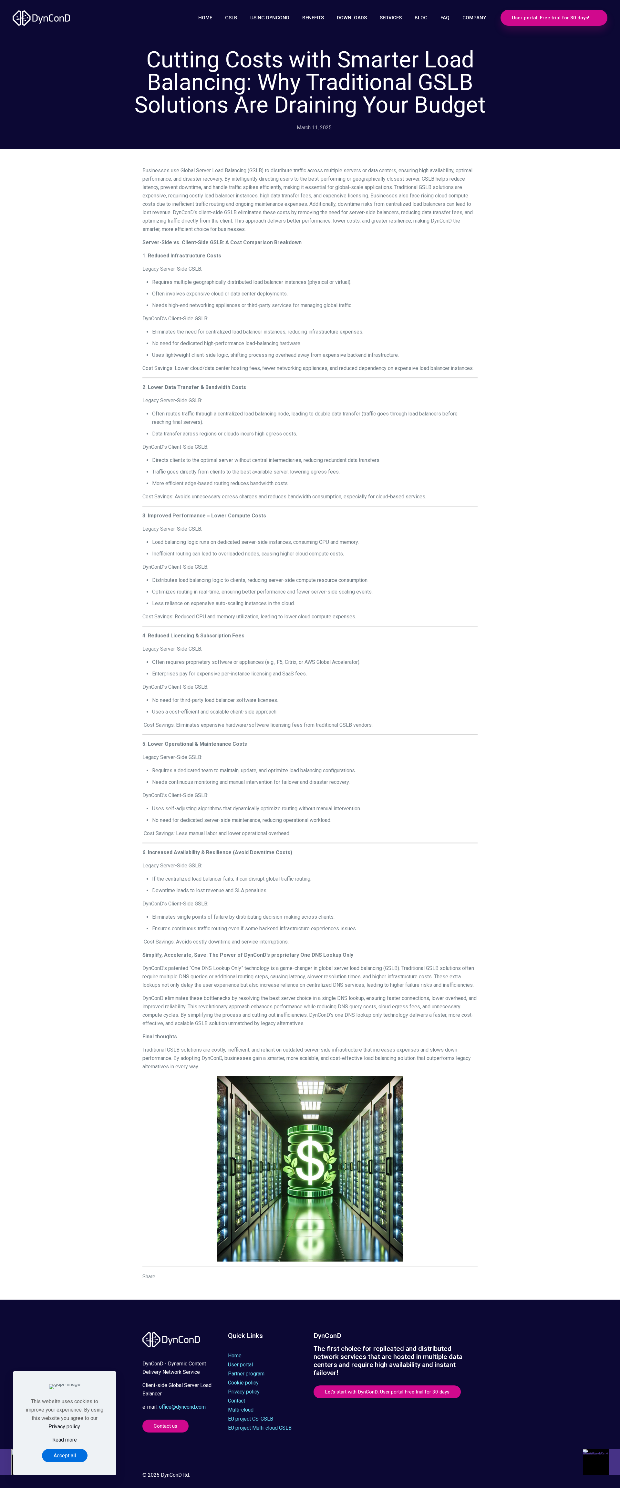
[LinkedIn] (435, 1476)
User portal (240, 1365)
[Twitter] (418, 1476)
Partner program (246, 1374)
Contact (236, 1401)
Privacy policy (244, 1392)
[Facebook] (409, 1476)
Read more (64, 1440)
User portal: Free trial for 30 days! (550, 18)
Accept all (65, 1456)
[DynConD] (46, 17)
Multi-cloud (240, 1410)
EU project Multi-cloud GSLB (260, 1428)
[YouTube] (427, 1476)
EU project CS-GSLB (250, 1419)
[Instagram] (444, 1476)
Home (235, 1356)
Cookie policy (243, 1383)
